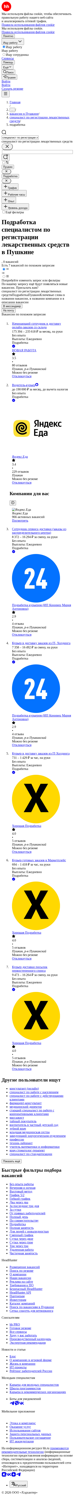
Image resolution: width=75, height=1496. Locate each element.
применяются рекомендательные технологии (35, 1450)
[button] (6, 81)
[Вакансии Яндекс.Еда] (41, 429)
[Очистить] (7, 146)
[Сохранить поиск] (6, 157)
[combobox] (20, 137)
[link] (8, 72)
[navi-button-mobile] (6, 94)
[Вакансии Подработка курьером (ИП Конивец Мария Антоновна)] (41, 578)
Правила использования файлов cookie (28, 32)
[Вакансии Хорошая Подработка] (41, 799)
